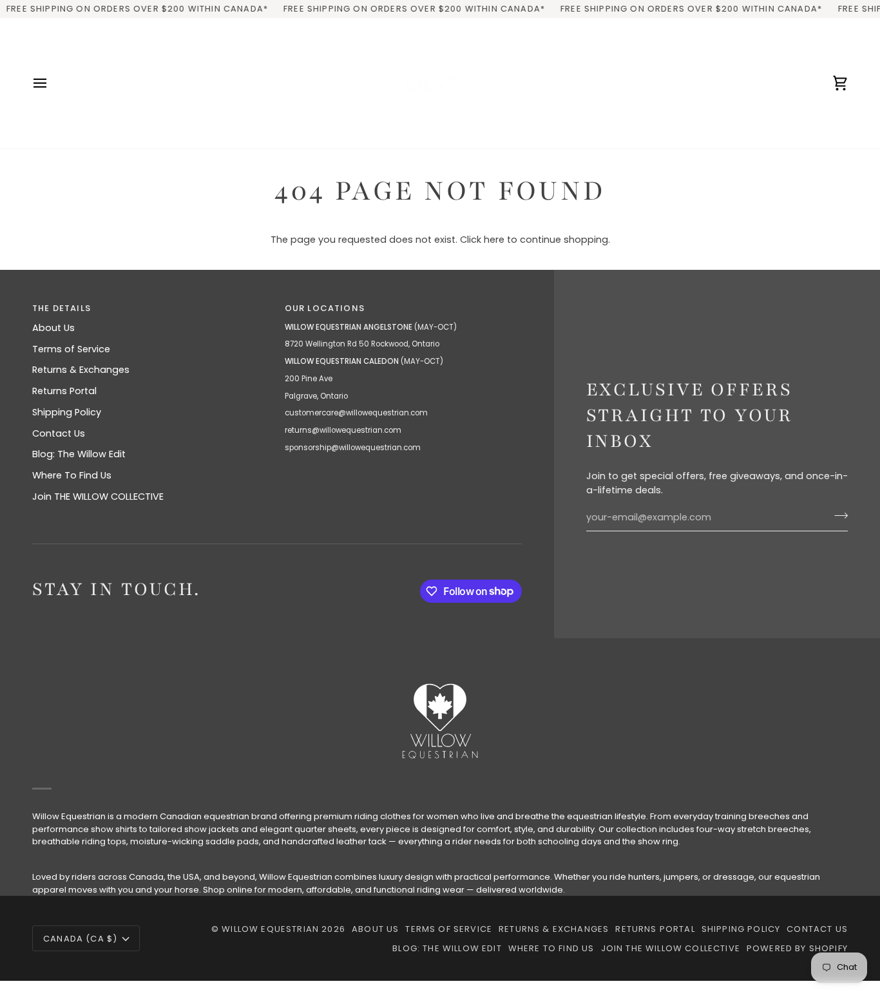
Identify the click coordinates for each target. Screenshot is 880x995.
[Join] (837, 516)
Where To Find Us (71, 475)
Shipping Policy (66, 412)
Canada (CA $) (80, 939)
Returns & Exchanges (80, 369)
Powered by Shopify (797, 948)
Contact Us (58, 433)
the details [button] (61, 308)
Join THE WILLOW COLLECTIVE (98, 496)
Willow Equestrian (270, 929)
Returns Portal (64, 390)
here (494, 239)
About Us (53, 327)
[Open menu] (51, 83)
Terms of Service (71, 349)
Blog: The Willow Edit (79, 454)
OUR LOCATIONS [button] (325, 308)
